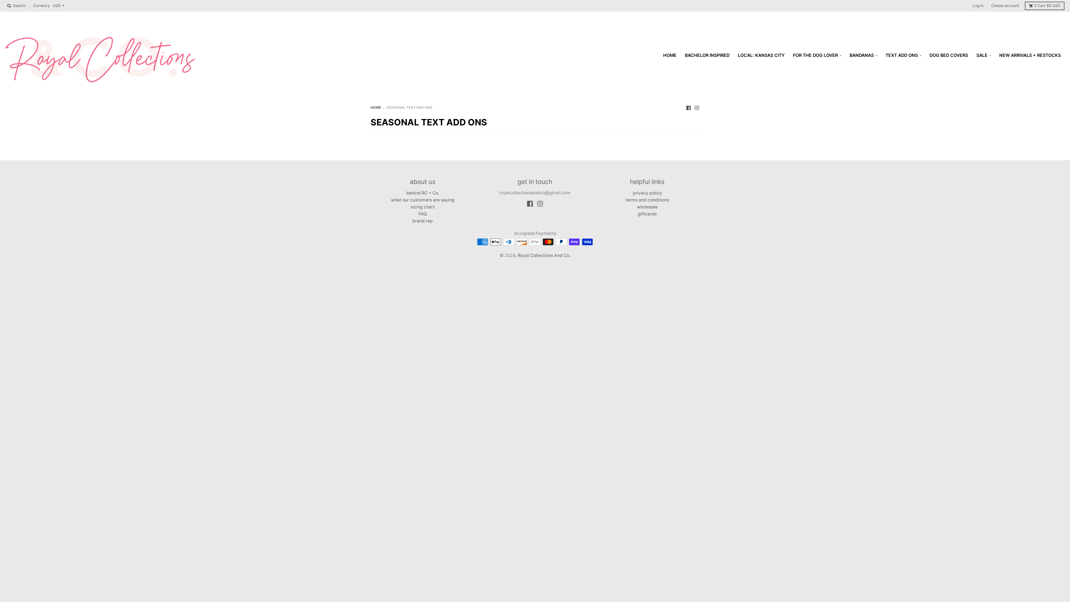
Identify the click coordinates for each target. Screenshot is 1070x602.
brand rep (422, 221)
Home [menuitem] (670, 55)
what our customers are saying (422, 200)
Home (376, 107)
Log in (978, 5)
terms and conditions (647, 200)
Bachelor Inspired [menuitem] (707, 55)
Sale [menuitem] (982, 55)
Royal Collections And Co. (544, 255)
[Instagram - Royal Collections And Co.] (696, 107)
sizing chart (422, 207)
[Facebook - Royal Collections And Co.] (688, 107)
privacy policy (647, 193)
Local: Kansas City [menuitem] (761, 55)
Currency (41, 5)
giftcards (647, 214)
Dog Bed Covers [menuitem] (949, 55)
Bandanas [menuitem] (862, 55)
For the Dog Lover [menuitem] (815, 55)
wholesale (647, 207)
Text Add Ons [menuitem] (902, 55)
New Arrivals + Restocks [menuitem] (1030, 55)
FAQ (423, 214)
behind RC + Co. (422, 193)
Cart (1047, 5)
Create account (1005, 5)
